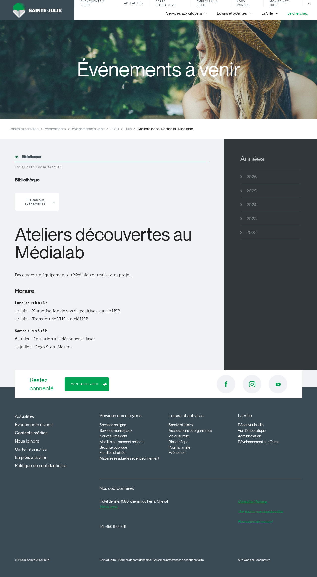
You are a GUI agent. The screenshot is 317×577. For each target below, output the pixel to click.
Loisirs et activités (24, 129)
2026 (251, 177)
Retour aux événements (35, 201)
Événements (55, 129)
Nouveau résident (113, 436)
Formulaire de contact (255, 521)
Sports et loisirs (181, 425)
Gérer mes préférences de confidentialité (178, 560)
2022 (251, 232)
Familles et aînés (112, 452)
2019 (114, 129)
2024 (251, 205)
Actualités (133, 3)
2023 (251, 219)
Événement (178, 452)
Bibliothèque (178, 442)
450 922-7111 (116, 526)
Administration (249, 436)
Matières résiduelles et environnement (129, 458)
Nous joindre (243, 3)
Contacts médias (31, 433)
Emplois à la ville (207, 3)
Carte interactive (166, 3)
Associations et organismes (190, 430)
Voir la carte (109, 506)
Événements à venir (92, 3)
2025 (251, 191)
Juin (128, 129)
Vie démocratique (252, 430)
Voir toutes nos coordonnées (260, 511)
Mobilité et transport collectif (122, 442)
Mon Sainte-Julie (280, 3)
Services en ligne (113, 425)
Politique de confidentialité (40, 465)
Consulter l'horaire (252, 501)
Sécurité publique (113, 447)
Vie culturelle (179, 436)
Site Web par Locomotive (254, 560)
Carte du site (108, 560)
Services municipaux (116, 430)
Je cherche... (298, 13)
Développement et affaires (258, 442)
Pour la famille (179, 447)
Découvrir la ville (251, 425)
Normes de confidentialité (134, 560)
